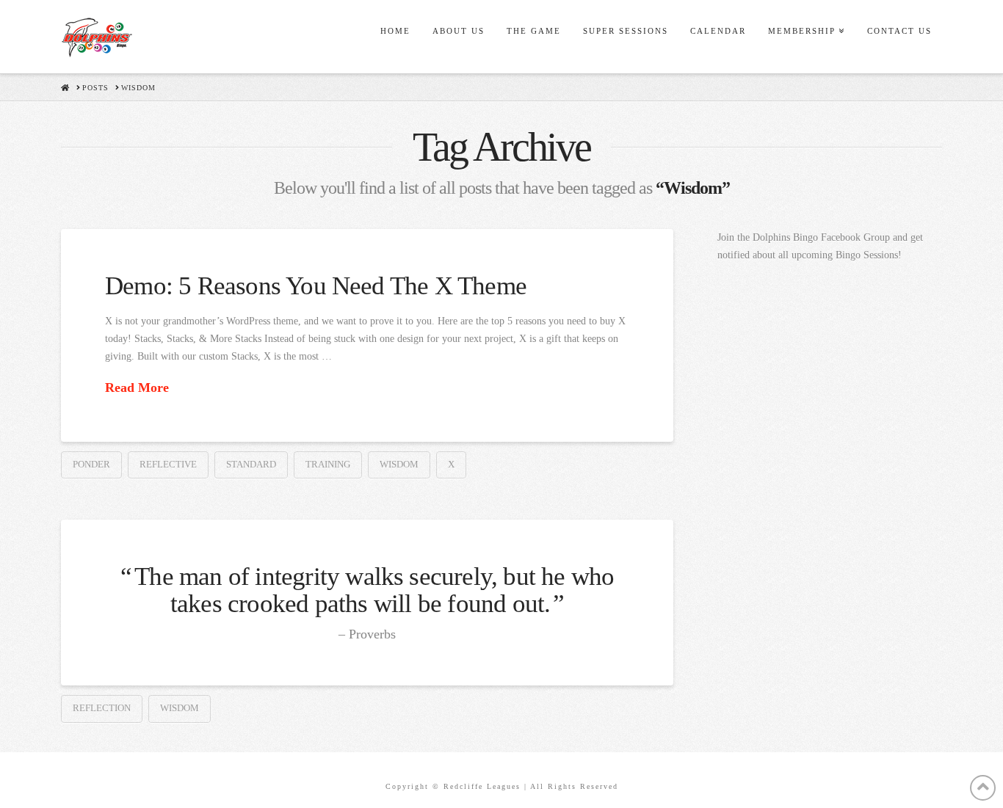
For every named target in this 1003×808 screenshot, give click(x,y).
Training (327, 464)
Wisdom (399, 464)
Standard (251, 464)
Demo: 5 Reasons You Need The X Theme (315, 286)
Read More (137, 387)
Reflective (168, 464)
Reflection (102, 707)
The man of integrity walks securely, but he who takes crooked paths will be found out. (374, 590)
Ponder (91, 464)
